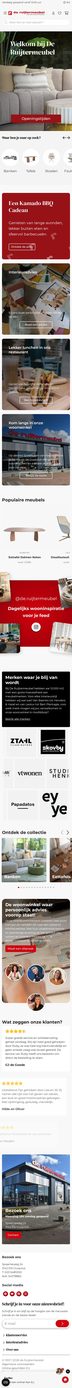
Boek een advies (36, 324)
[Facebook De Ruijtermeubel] (18, 1293)
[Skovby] (36, 742)
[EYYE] (39, 805)
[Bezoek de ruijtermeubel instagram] (36, 627)
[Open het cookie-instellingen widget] (6, 1382)
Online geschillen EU (16, 1368)
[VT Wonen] (47, 773)
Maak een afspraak (21, 948)
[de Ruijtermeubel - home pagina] (26, 13)
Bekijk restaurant (36, 400)
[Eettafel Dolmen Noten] (24, 526)
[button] (64, 137)
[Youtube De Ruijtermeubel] (12, 1293)
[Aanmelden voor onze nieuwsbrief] (62, 1323)
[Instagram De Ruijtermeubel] (25, 1293)
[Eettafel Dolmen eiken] (9, 542)
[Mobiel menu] (5, 13)
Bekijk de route (36, 475)
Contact (13, 1235)
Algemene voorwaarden (18, 1364)
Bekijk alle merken (17, 719)
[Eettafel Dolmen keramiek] (24, 542)
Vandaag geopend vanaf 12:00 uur (21, 2)
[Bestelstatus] (53, 13)
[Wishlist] (59, 13)
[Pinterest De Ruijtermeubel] (5, 1293)
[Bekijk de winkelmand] (66, 13)
